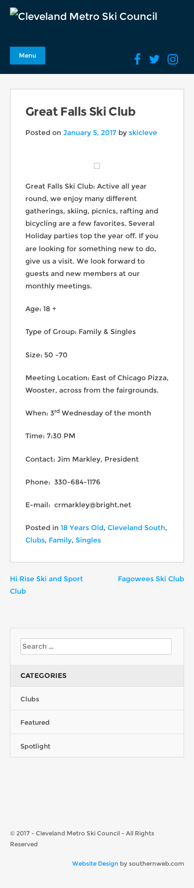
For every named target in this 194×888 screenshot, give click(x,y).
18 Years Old (82, 527)
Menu (27, 55)
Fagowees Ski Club (151, 578)
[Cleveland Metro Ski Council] (83, 16)
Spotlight (35, 746)
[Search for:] (96, 646)
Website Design (95, 863)
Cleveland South (136, 527)
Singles (88, 540)
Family (60, 540)
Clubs (35, 540)
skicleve (143, 132)
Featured (35, 722)
